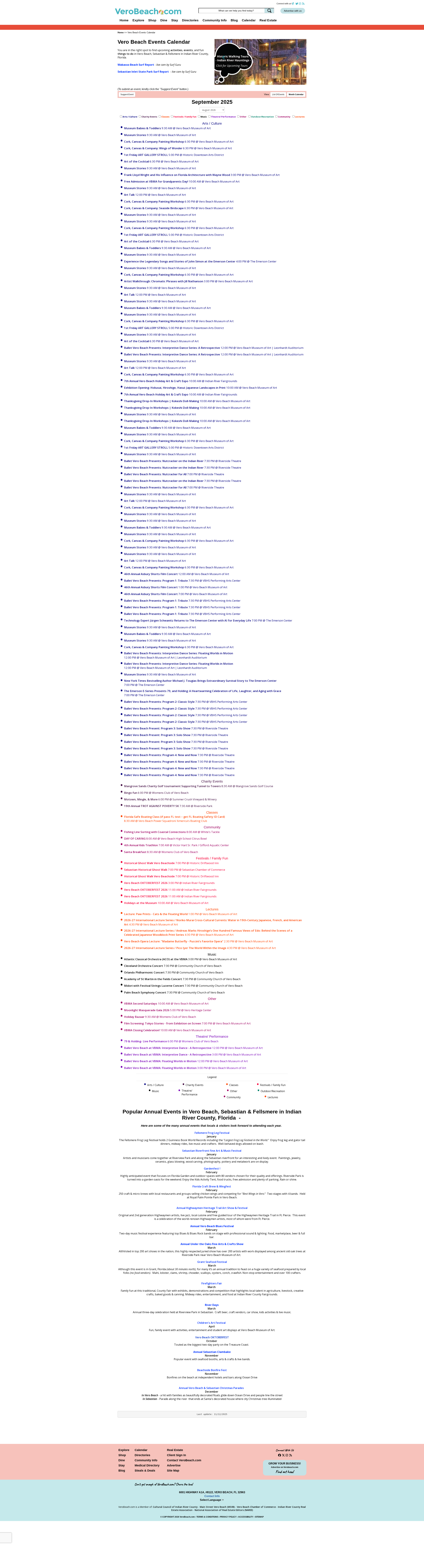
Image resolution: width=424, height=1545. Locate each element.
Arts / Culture (130, 116)
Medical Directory (147, 1465)
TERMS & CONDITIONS (207, 1517)
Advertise (174, 1465)
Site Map (173, 1470)
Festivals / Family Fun (185, 116)
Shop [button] (152, 20)
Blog (234, 20)
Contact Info (212, 1496)
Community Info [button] (215, 20)
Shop (122, 1455)
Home (124, 20)
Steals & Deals (145, 1470)
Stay (121, 1465)
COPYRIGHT (168, 1517)
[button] (223, 57)
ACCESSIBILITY (245, 1517)
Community (284, 116)
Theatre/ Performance (223, 116)
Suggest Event (126, 94)
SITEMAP (259, 1517)
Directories (142, 1455)
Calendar (249, 20)
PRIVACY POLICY (228, 1517)
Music (204, 116)
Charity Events (149, 116)
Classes (165, 116)
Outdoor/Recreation (262, 116)
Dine (163, 20)
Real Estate (268, 20)
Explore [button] (138, 20)
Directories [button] (190, 20)
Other (243, 116)
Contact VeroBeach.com (184, 1460)
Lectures (300, 116)
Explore (123, 1450)
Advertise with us (293, 10)
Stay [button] (174, 20)
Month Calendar (296, 94)
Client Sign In (176, 1455)
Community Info (146, 1460)
